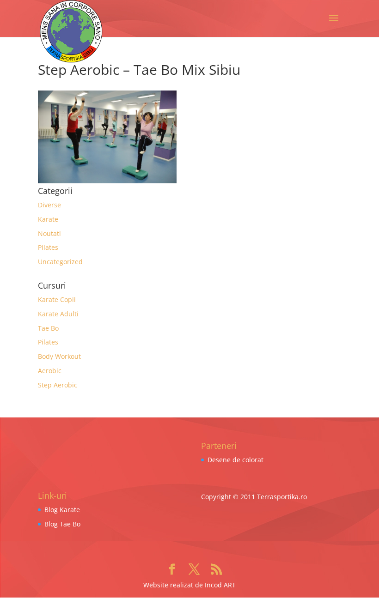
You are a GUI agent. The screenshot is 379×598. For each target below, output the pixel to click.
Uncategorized (60, 261)
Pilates (48, 247)
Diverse (49, 204)
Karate (48, 219)
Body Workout (59, 356)
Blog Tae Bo (62, 523)
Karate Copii (57, 299)
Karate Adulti (58, 313)
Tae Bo (48, 328)
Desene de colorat (235, 459)
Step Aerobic (57, 385)
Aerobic (49, 370)
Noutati (49, 233)
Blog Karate (62, 509)
